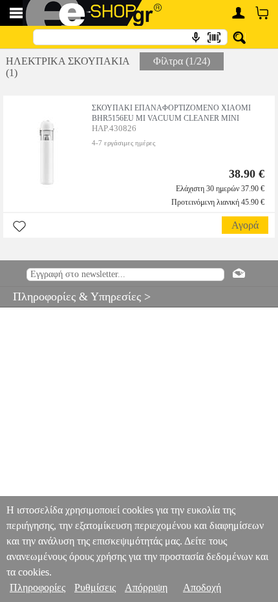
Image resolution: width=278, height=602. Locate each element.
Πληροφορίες (37, 587)
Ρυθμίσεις (95, 587)
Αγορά (245, 225)
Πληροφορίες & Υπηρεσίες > (75, 296)
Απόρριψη (146, 587)
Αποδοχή (202, 587)
